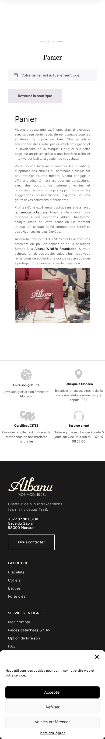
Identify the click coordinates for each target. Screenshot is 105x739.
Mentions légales (52, 733)
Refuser (53, 707)
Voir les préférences (52, 721)
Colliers (14, 580)
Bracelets (16, 572)
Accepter (52, 692)
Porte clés (16, 596)
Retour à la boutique (35, 96)
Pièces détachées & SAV (29, 630)
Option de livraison (24, 638)
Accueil (44, 41)
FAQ (12, 646)
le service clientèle (31, 212)
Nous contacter (31, 542)
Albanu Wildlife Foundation (55, 249)
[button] (97, 657)
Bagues (14, 588)
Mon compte (19, 622)
